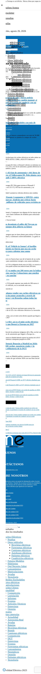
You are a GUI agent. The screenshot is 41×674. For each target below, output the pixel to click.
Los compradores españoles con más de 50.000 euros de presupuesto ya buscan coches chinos (17, 125)
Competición (14, 593)
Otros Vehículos (15, 60)
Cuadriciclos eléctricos (22, 89)
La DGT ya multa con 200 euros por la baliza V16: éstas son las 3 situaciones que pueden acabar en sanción (20, 273)
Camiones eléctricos (21, 74)
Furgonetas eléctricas (21, 547)
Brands (11, 630)
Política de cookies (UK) (11, 515)
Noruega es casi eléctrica (14, 1)
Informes (12, 598)
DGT (10, 638)
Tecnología (13, 577)
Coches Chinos (11, 587)
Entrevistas (13, 606)
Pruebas (11, 55)
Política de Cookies (9, 508)
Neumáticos (13, 652)
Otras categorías (11, 614)
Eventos (11, 601)
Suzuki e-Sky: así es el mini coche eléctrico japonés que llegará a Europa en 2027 (19, 323)
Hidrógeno (13, 563)
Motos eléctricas (7, 132)
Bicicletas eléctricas (20, 545)
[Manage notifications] (4, 669)
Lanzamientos (14, 108)
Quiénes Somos (11, 7)
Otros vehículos (15, 542)
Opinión (12, 609)
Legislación (13, 595)
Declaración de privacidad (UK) (13, 518)
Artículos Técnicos (17, 603)
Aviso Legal (7, 499)
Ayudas (11, 574)
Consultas (9, 18)
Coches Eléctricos (12, 537)
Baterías (11, 625)
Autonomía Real (15, 619)
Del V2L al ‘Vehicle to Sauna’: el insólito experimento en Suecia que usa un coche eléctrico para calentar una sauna (18, 248)
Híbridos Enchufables (14, 579)
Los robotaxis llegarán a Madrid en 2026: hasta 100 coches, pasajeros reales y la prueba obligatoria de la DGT (18, 346)
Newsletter (9, 13)
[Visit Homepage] (12, 43)
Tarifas (7, 23)
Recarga (8, 611)
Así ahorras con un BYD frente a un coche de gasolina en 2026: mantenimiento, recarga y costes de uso (19, 395)
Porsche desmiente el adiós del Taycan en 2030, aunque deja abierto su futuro (18, 225)
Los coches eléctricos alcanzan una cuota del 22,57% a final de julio (20, 148)
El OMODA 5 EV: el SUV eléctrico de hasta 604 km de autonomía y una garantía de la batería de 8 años (20, 376)
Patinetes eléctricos (20, 555)
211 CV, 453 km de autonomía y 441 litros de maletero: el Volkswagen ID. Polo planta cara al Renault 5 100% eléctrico (20, 175)
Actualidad (9, 590)
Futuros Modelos (16, 561)
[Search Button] (19, 75)
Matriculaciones (15, 571)
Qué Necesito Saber (17, 566)
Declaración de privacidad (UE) (13, 505)
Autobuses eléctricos (21, 79)
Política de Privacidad (10, 502)
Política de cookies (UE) (11, 512)
